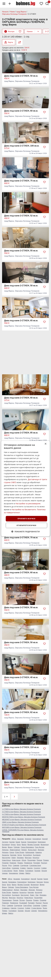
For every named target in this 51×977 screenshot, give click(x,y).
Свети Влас (6, 868)
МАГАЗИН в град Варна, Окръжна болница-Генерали (21, 827)
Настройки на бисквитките (24, 509)
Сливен (23, 868)
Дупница (5, 852)
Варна (24, 844)
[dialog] (25, 488)
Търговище (29, 870)
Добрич (24, 850)
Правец (20, 863)
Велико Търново (33, 844)
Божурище (42, 842)
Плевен (46, 860)
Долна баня (32, 850)
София (44, 868)
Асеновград (36, 839)
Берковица (12, 882)
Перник (39, 860)
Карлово (13, 855)
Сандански (24, 865)
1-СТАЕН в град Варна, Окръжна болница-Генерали (21, 809)
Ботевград (6, 844)
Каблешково (29, 852)
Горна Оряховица (27, 847)
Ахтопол (5, 842)
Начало (5, 12)
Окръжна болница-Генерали (14, 14)
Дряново (41, 850)
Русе (10, 865)
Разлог (4, 865)
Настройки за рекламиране (28, 503)
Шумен (21, 873)
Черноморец (13, 873)
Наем (12, 12)
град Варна (21, 12)
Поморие (13, 863)
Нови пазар (16, 860)
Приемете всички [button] (26, 518)
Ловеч (13, 857)
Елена (12, 852)
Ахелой (45, 839)
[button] (25, 531)
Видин (4, 847)
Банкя (18, 842)
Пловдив (5, 863)
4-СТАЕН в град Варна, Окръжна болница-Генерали (21, 814)
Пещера (29, 900)
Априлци (28, 839)
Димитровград (15, 850)
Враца (10, 847)
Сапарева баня (35, 865)
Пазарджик (31, 860)
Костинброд (27, 855)
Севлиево (15, 868)
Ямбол (27, 873)
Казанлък (5, 855)
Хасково (37, 870)
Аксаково (20, 839)
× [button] (45, 444)
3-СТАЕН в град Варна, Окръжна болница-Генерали (21, 812)
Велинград (45, 844)
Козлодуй (38, 892)
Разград (44, 863)
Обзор (24, 860)
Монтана (28, 857)
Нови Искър (6, 860)
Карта (10, 42)
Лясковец (20, 857)
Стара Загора (7, 870)
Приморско (28, 863)
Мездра (5, 897)
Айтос (14, 839)
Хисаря (44, 870)
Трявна (21, 870)
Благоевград (32, 842)
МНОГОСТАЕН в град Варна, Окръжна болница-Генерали (23, 817)
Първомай (23, 903)
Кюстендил (6, 857)
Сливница (6, 908)
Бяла (19, 844)
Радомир (36, 863)
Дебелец (5, 850)
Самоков (16, 865)
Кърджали (37, 855)
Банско (23, 842)
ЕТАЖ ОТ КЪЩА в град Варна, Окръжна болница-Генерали (24, 825)
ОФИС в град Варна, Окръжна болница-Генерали (20, 822)
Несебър (36, 857)
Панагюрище (7, 900)
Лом (36, 895)
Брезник (40, 882)
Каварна (38, 852)
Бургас (13, 844)
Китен (20, 855)
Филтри (9, 31)
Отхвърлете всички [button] (26, 525)
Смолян (30, 868)
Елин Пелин (19, 852)
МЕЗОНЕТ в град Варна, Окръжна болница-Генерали (22, 819)
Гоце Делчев (39, 847)
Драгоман (23, 890)
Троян (15, 870)
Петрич (22, 900)
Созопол (37, 868)
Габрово (17, 847)
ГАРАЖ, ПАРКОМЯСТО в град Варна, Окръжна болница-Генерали (23, 830)
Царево (5, 873)
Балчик (12, 842)
